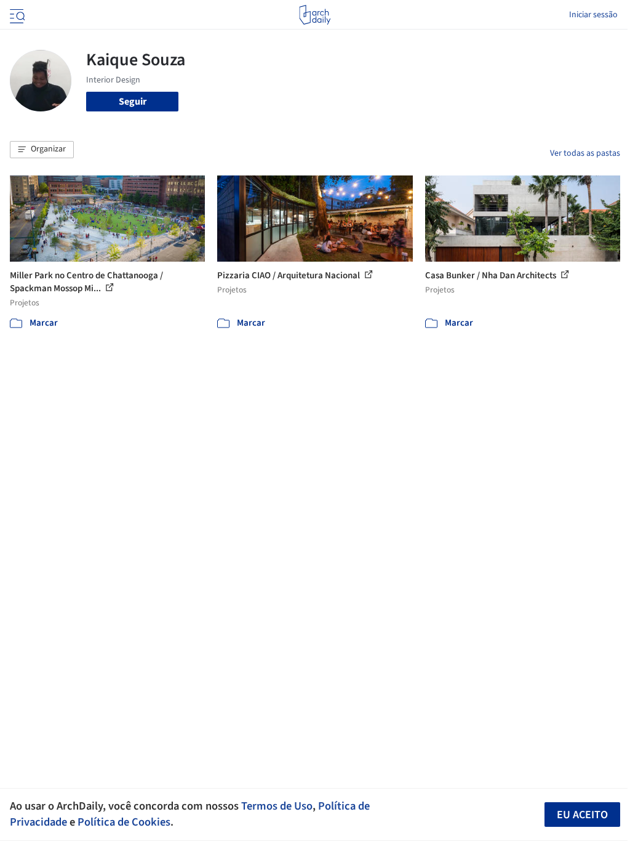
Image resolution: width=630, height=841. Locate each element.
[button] (42, 149)
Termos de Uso (277, 806)
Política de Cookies (124, 822)
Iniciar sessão (593, 14)
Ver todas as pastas (585, 153)
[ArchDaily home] (314, 15)
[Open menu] (16, 14)
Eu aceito (582, 815)
